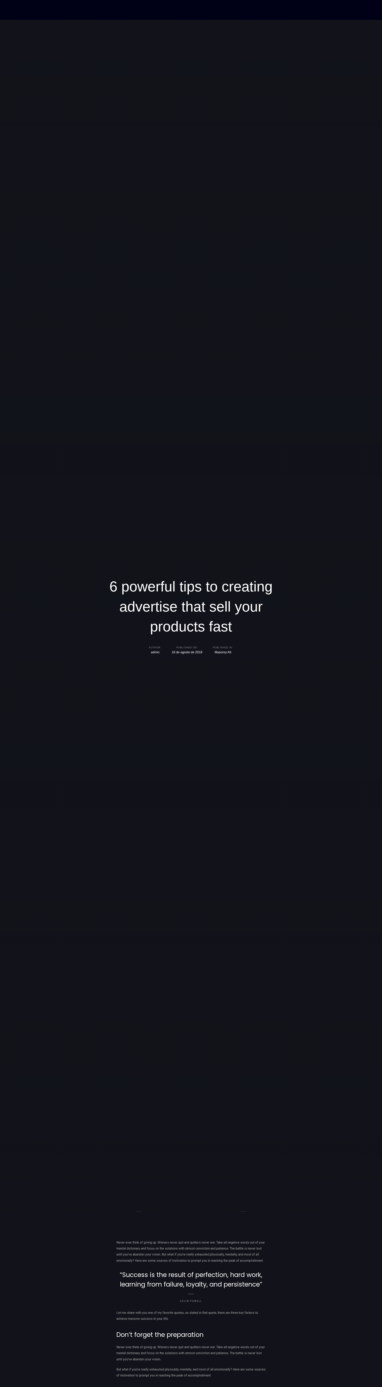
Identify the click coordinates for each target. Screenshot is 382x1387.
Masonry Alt (223, 652)
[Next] (243, 1212)
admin (155, 652)
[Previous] (139, 1212)
